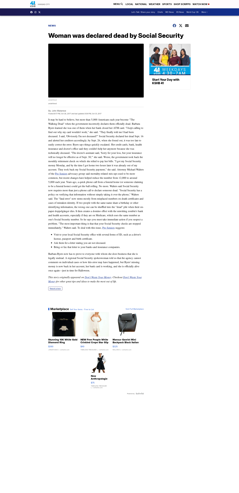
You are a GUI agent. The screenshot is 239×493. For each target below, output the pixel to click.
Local (129, 4)
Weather (154, 4)
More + (204, 12)
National (141, 4)
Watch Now (200, 4)
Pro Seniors (61, 173)
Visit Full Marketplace (135, 309)
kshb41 (32, 12)
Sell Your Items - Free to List (82, 309)
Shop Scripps (182, 4)
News (52, 25)
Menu (117, 4)
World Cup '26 (192, 12)
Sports (167, 4)
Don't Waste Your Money (98, 277)
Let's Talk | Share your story (143, 12)
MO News (169, 12)
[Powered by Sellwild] (140, 394)
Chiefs (160, 12)
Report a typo (55, 288)
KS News (180, 12)
